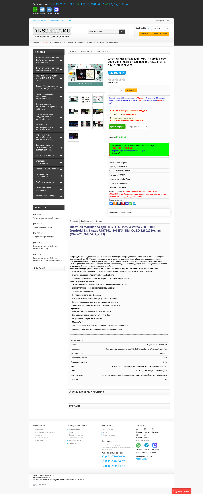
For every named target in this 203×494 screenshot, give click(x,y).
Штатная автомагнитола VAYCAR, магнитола (47, 69)
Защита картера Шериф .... (43, 227)
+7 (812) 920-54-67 (113, 465)
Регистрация (160, 21)
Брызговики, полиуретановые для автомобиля (45, 127)
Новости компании (41, 438)
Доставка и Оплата (76, 438)
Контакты (38, 435)
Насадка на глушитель (47, 169)
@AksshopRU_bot (144, 456)
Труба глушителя (45, 182)
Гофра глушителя (45, 155)
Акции (71, 432)
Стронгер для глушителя (42, 175)
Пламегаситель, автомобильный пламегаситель (44, 137)
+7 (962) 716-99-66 (113, 456)
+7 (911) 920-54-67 (113, 461)
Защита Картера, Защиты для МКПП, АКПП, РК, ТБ (47, 78)
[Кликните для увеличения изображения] (85, 74)
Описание (74, 221)
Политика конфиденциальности (46, 432)
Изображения (86, 221)
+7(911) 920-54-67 (92, 4)
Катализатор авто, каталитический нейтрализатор (44, 147)
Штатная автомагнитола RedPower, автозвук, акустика (47, 60)
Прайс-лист (39, 441)
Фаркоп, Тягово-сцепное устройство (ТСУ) (47, 87)
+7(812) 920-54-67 (120, 4)
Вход (168, 21)
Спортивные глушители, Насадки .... (47, 218)
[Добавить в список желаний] (120, 212)
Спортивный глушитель (42, 162)
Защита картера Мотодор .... (44, 237)
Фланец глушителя (46, 195)
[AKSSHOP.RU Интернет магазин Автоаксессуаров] (52, 28)
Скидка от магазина (76, 435)
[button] (181, 491)
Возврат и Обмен (75, 441)
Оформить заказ (160, 34)
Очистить (145, 34)
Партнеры (72, 443)
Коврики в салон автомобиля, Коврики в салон (46, 106)
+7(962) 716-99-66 (64, 4)
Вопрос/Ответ (108, 429)
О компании (39, 429)
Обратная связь (109, 435)
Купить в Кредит (75, 429)
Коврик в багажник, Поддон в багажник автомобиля (45, 116)
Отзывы (99, 221)
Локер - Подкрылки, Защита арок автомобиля (45, 96)
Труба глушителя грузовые (43, 189)
